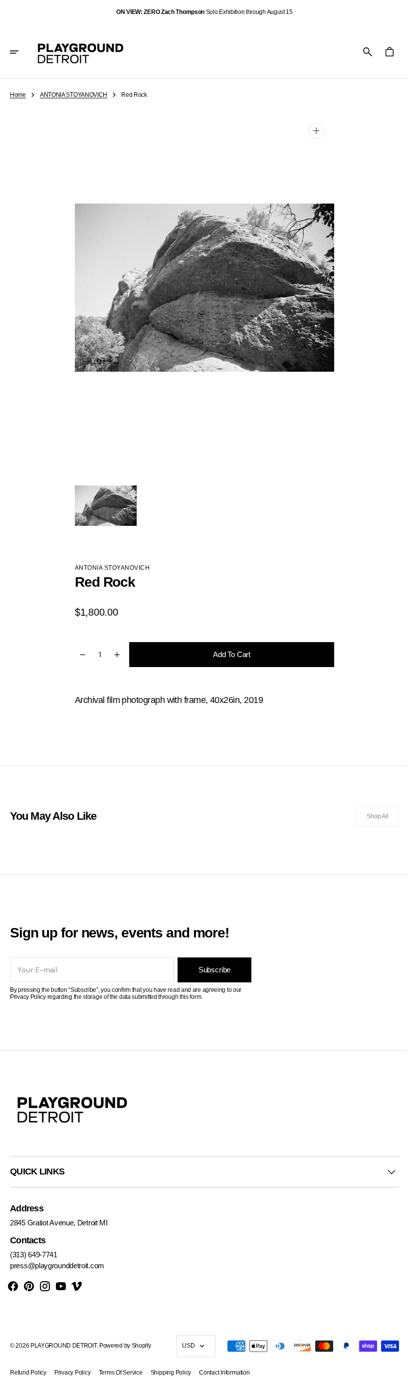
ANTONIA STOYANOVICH (73, 94)
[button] (21, 52)
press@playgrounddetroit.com (57, 1265)
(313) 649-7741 (33, 1254)
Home (18, 94)
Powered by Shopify (125, 1345)
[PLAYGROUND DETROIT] (80, 52)
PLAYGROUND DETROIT (63, 1345)
